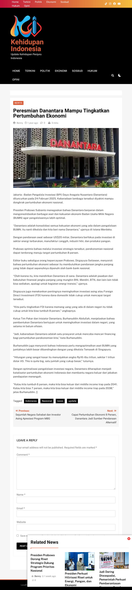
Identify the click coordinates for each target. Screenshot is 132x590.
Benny (20, 123)
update (72, 401)
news (60, 401)
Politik (38, 2)
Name (21, 495)
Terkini (26, 2)
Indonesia (31, 401)
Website (21, 522)
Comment (23, 455)
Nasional (47, 401)
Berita (18, 103)
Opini (27, 6)
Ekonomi (51, 2)
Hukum (16, 6)
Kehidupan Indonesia (27, 45)
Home (15, 2)
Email (21, 508)
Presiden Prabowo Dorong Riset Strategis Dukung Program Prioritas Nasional (43, 562)
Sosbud (65, 2)
